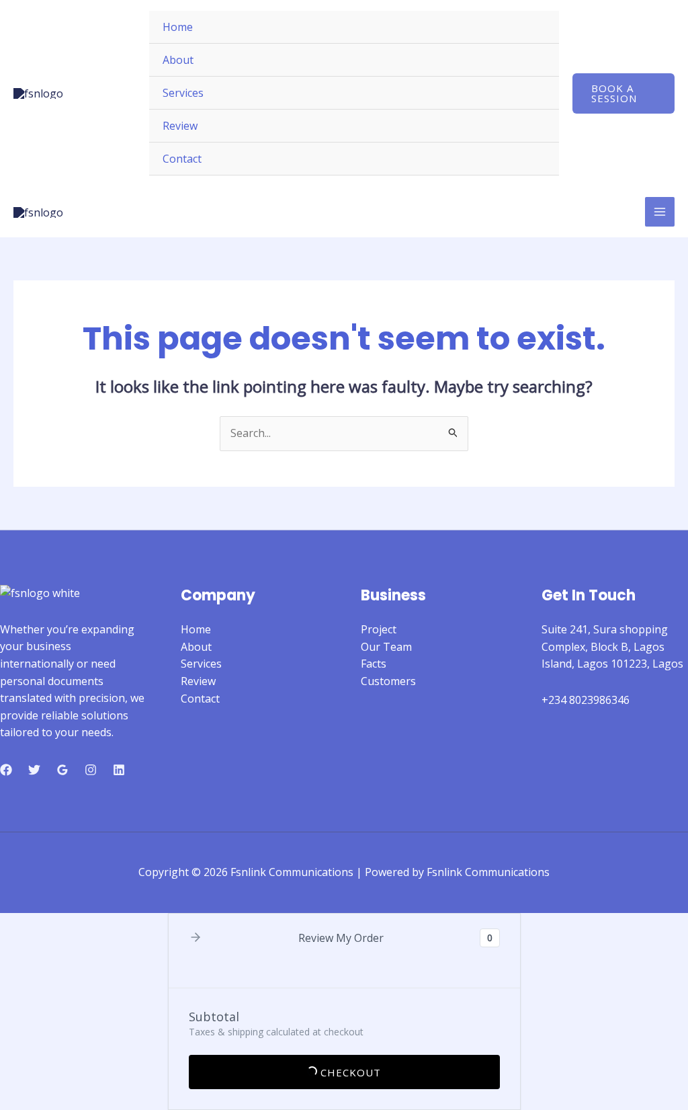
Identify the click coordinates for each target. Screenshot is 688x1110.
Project (378, 629)
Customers (388, 681)
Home (178, 26)
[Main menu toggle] (660, 212)
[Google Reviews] (62, 770)
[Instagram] (91, 770)
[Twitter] (34, 770)
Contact (182, 158)
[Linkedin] (119, 770)
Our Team (386, 646)
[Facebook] (6, 770)
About (178, 59)
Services (183, 92)
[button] (623, 93)
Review (180, 125)
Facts (373, 663)
